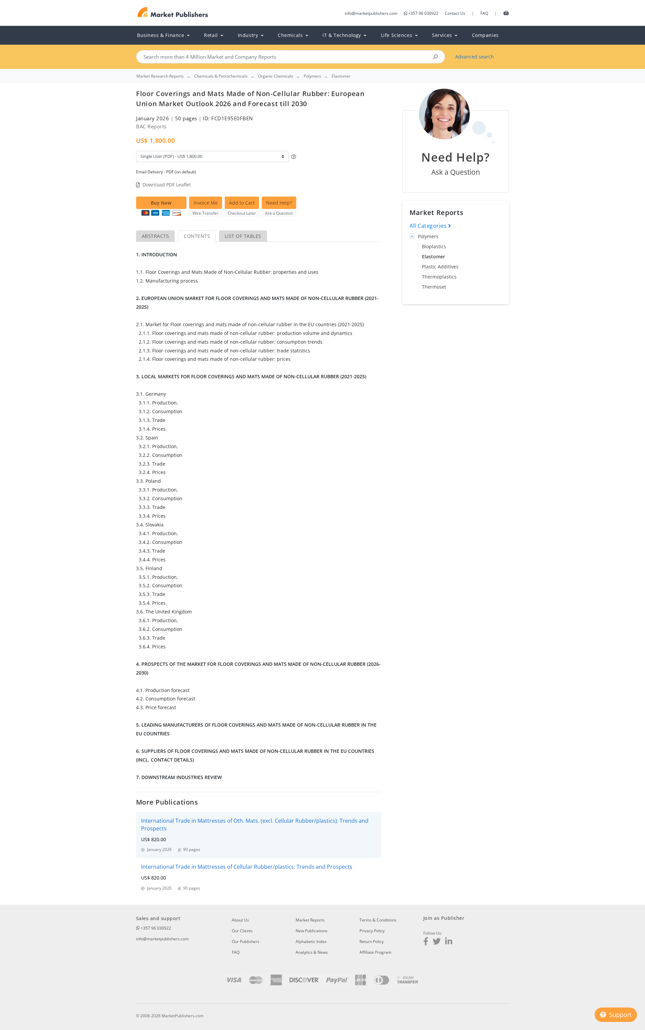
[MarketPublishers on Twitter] (437, 942)
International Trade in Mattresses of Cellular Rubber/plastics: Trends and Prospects (246, 866)
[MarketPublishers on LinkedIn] (448, 942)
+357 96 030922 (423, 13)
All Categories (429, 225)
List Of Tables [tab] (243, 236)
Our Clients (242, 931)
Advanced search (474, 56)
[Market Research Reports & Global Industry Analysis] (173, 12)
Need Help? (279, 203)
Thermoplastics (439, 276)
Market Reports (310, 920)
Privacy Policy (372, 931)
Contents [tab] (197, 236)
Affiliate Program (375, 952)
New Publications (312, 931)
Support (619, 1015)
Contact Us (455, 13)
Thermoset (434, 287)
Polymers (428, 236)
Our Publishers (245, 941)
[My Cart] (506, 13)
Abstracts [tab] (155, 236)
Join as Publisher (443, 918)
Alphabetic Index (311, 941)
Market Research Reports (160, 76)
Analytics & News (312, 952)
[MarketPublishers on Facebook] (425, 942)
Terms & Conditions (377, 920)
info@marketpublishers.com (371, 13)
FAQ (484, 13)
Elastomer (433, 256)
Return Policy (371, 941)
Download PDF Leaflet (166, 184)
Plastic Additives (440, 266)
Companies (485, 35)
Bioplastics (434, 246)
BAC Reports (151, 126)
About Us (240, 920)
